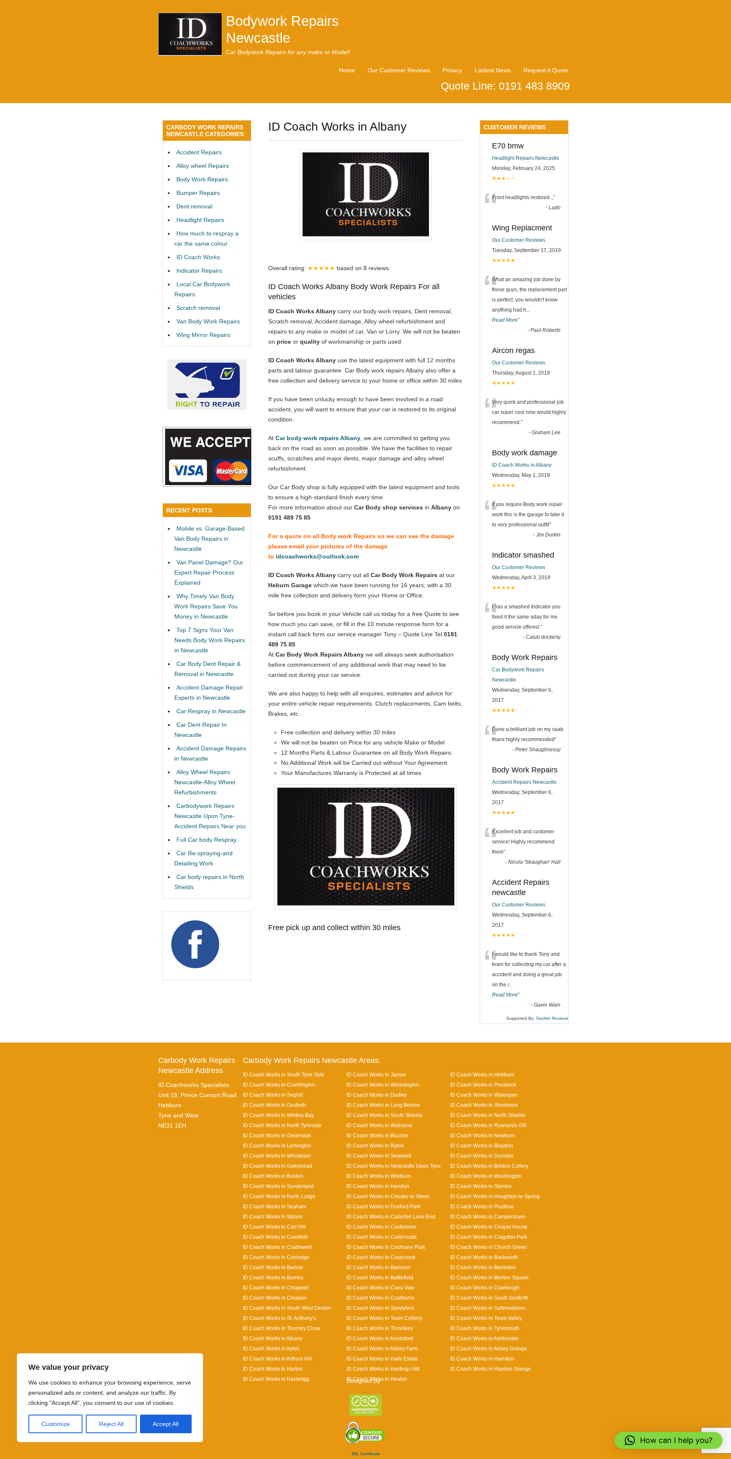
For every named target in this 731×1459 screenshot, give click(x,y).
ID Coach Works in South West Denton (287, 1308)
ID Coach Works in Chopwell (276, 1287)
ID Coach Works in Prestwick (483, 1084)
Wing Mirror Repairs (203, 334)
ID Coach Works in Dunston (482, 1155)
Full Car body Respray (206, 839)
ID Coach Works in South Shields (384, 1115)
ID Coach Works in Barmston (483, 1267)
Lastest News (493, 70)
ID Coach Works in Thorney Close (282, 1328)
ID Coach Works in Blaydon (481, 1145)
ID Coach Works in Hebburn (482, 1074)
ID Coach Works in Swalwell (378, 1155)
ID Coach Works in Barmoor (378, 1267)
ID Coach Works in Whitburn (378, 1176)
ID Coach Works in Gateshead (277, 1166)
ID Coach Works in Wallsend (379, 1125)
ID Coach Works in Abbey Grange (488, 1348)
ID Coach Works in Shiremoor (484, 1105)
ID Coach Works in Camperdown (487, 1216)
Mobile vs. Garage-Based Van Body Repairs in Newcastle (209, 538)
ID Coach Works (198, 257)
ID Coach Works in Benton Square (489, 1277)
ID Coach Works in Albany (522, 465)
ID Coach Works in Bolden (273, 1176)
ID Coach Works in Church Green (488, 1247)
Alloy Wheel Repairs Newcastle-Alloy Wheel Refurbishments (204, 782)
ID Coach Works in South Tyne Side (283, 1074)
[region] (110, 1397)
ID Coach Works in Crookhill (275, 1237)
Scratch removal (198, 307)
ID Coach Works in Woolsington (382, 1084)
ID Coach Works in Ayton (271, 1348)
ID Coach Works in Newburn (482, 1135)
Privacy (452, 70)
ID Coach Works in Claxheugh (484, 1287)
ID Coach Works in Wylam (272, 1216)
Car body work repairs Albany (317, 438)
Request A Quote (546, 70)
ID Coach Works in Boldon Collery (489, 1166)
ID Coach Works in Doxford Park (383, 1206)
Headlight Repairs (200, 219)
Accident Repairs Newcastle (524, 782)
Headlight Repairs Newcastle (525, 158)
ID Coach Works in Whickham (277, 1155)
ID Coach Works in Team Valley (486, 1318)
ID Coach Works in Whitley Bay (278, 1115)
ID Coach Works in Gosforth (274, 1105)
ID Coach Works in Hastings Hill (383, 1368)
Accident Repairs (199, 152)
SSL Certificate (366, 1454)
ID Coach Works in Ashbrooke (484, 1338)
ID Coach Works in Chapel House (489, 1226)
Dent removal (194, 206)
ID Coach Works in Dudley (376, 1095)
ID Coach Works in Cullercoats (381, 1237)
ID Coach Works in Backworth (484, 1257)
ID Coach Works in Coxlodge (276, 1257)
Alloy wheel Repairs (202, 165)
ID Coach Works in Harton (272, 1368)
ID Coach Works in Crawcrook (380, 1257)
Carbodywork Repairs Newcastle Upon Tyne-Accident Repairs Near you (210, 815)
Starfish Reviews (552, 1018)
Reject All (111, 1424)
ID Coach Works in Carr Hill (274, 1226)
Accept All (166, 1424)
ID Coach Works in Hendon (377, 1186)
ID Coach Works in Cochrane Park (385, 1247)
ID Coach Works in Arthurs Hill (277, 1358)
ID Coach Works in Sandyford (380, 1308)
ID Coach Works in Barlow (273, 1267)
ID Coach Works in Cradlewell (277, 1247)
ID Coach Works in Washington (486, 1176)
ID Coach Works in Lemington (277, 1145)
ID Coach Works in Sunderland (278, 1186)
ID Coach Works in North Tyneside (282, 1125)
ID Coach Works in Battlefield (379, 1277)
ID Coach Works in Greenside (277, 1135)
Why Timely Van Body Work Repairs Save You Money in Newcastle (206, 606)
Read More (505, 320)
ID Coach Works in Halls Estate (382, 1358)
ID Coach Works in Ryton (375, 1145)
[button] (669, 1440)
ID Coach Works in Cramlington (279, 1084)
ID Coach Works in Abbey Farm (382, 1348)
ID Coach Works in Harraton (482, 1358)
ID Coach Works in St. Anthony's (279, 1318)
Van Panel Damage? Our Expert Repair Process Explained (208, 572)
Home (347, 70)
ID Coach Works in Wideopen (484, 1095)
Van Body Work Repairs (208, 321)
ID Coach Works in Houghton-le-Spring (495, 1196)
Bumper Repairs (198, 192)
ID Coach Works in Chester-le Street (387, 1196)
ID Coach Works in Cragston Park (488, 1237)
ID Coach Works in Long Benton (383, 1105)
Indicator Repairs (199, 270)
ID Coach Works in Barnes (273, 1277)
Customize (55, 1424)
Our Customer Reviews (399, 70)
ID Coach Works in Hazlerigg (276, 1379)
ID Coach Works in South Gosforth (489, 1297)
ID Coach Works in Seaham (274, 1206)
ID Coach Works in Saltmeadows (487, 1308)
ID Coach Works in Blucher (377, 1135)
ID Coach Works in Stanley (480, 1186)
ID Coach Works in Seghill (273, 1095)
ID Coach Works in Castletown (381, 1226)
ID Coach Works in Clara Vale (380, 1287)
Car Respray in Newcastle (211, 711)
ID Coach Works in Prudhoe (482, 1206)
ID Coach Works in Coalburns (380, 1297)
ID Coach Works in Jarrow (376, 1074)
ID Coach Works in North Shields (487, 1115)
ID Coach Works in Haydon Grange (490, 1368)
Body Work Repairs (202, 179)
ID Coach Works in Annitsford (379, 1338)
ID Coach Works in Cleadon (275, 1297)
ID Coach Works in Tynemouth (484, 1328)
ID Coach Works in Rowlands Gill (488, 1125)
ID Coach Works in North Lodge (279, 1196)
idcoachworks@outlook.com (317, 556)
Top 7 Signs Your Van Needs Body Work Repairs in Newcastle (209, 640)
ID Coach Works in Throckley (379, 1328)
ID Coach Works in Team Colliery (384, 1318)
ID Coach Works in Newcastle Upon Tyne (393, 1166)
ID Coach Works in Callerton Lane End (390, 1216)
